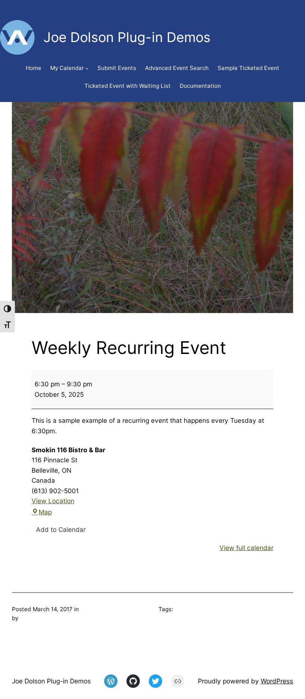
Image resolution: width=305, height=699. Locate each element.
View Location (53, 501)
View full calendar (246, 548)
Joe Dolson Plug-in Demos (51, 681)
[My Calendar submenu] (87, 68)
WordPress (277, 681)
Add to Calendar (61, 529)
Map (45, 512)
